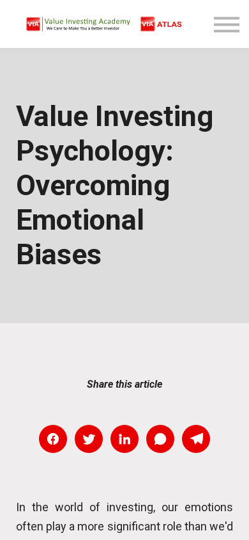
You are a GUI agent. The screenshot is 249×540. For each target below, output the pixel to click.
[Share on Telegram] (196, 439)
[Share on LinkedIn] (124, 439)
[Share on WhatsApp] (160, 439)
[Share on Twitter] (89, 439)
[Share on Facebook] (53, 439)
